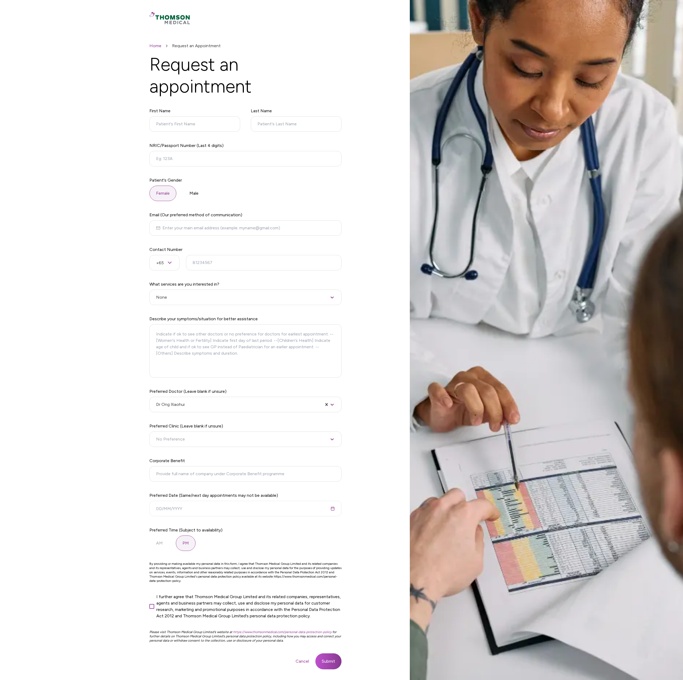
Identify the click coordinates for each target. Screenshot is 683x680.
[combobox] (156, 297)
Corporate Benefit (167, 460)
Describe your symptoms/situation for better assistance (203, 318)
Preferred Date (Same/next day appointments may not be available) (213, 495)
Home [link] (155, 45)
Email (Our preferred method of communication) (195, 214)
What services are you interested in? (184, 284)
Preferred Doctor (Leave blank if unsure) (188, 391)
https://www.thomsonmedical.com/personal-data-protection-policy (282, 632)
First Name (159, 110)
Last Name (261, 110)
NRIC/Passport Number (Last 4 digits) (186, 145)
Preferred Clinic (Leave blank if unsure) (186, 426)
